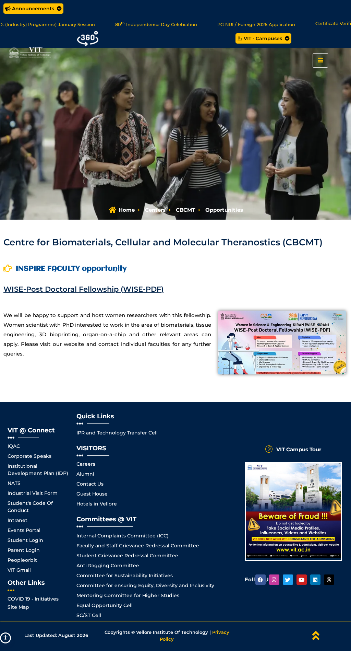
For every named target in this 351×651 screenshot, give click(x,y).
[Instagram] (274, 579)
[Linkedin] (315, 579)
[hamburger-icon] (320, 60)
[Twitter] (288, 579)
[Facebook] (260, 579)
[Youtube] (301, 579)
